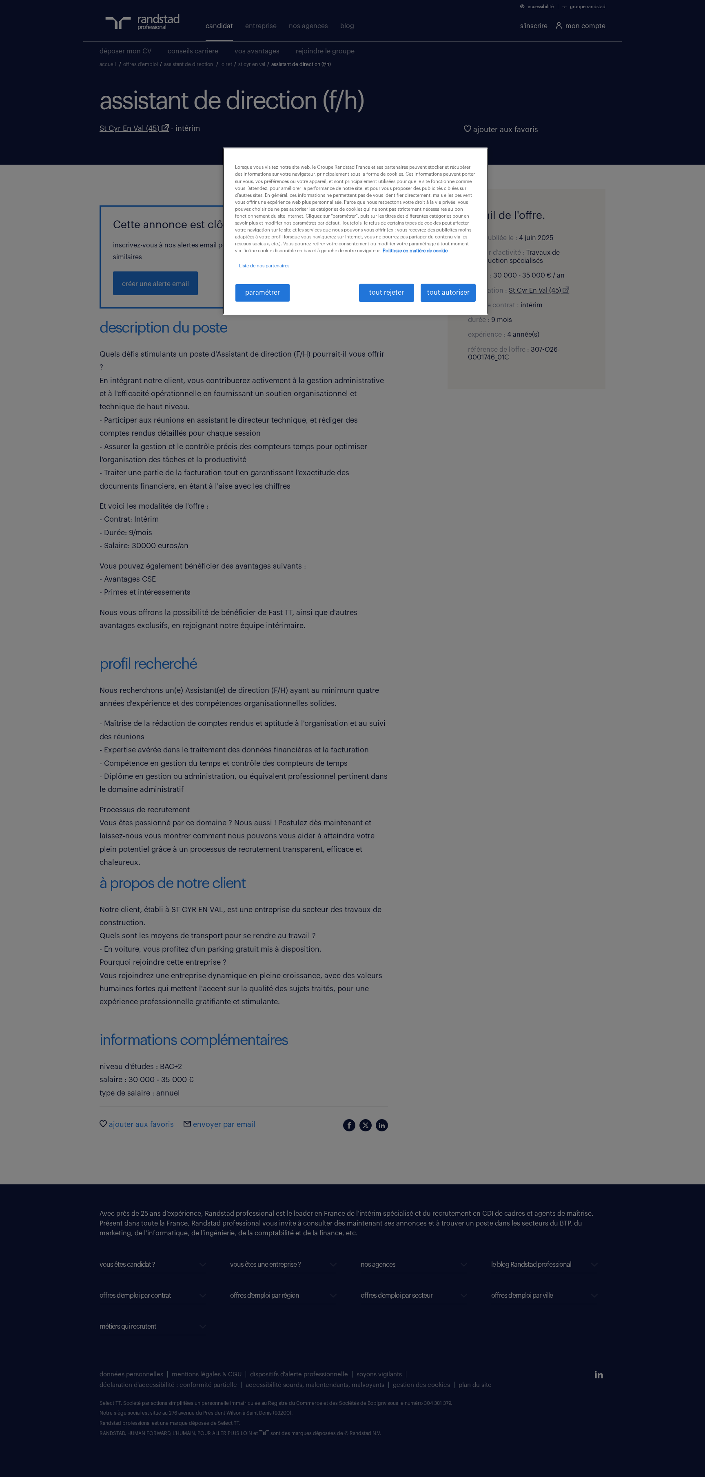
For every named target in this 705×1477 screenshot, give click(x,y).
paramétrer (262, 292)
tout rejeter (386, 292)
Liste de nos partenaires (264, 266)
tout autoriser (448, 292)
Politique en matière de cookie (415, 251)
